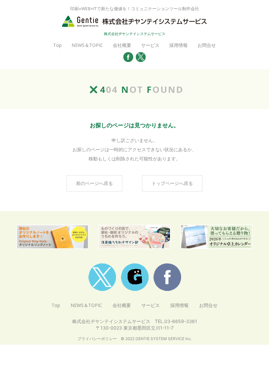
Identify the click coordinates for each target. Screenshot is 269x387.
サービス (150, 45)
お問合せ (206, 45)
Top (57, 45)
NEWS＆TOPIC (87, 45)
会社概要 (122, 45)
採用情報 (178, 45)
